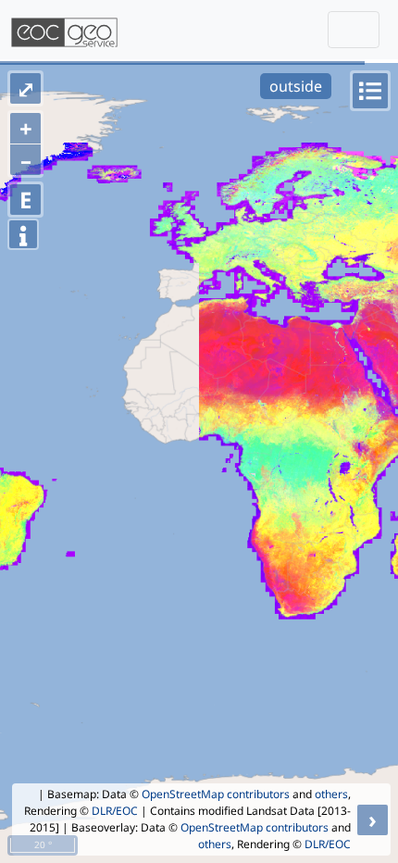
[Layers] (370, 90)
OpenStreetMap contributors (216, 794)
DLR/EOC (115, 811)
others (331, 794)
